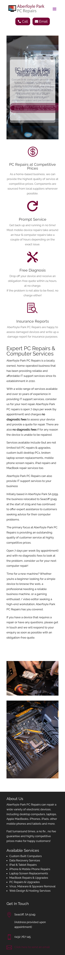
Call (25, 21)
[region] (32, 88)
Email (43, 21)
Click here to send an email (32, 947)
